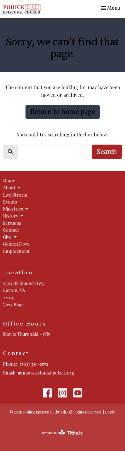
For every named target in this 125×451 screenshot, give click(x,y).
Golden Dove (16, 244)
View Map (13, 304)
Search (107, 151)
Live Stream (15, 195)
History (10, 216)
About (9, 188)
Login (110, 411)
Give (7, 237)
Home (9, 181)
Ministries (13, 209)
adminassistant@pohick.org (46, 373)
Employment (16, 251)
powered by (59, 437)
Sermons (12, 223)
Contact (11, 230)
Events (10, 202)
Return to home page (62, 112)
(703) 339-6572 (34, 364)
